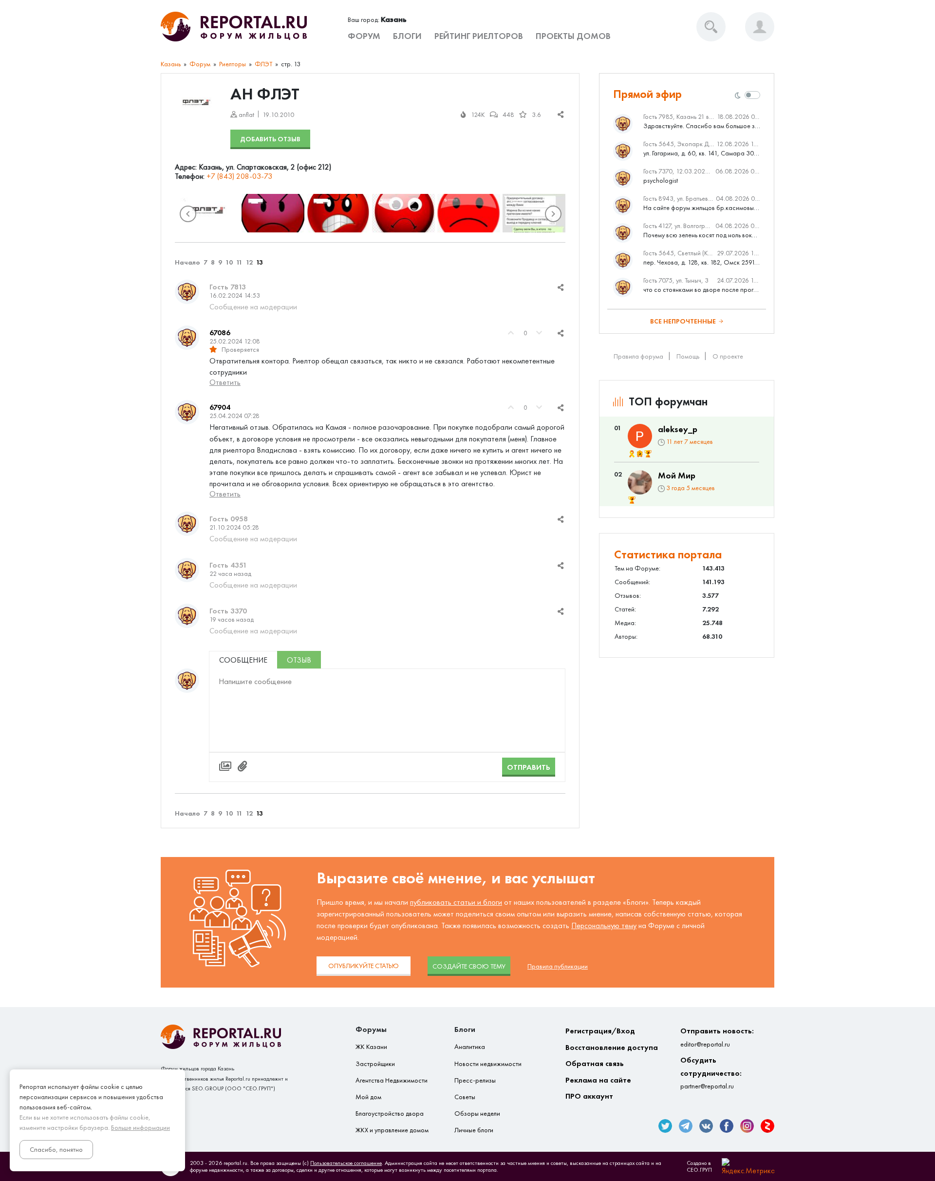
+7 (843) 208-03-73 (239, 176)
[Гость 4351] (187, 570)
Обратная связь (594, 1063)
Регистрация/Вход (600, 1030)
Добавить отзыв (270, 139)
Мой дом (368, 1097)
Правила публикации (557, 966)
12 (249, 262)
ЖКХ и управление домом (392, 1130)
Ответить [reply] (225, 382)
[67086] (187, 337)
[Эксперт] (640, 453)
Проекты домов (573, 36)
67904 (219, 407)
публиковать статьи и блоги (456, 902)
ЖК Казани (371, 1047)
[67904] (187, 412)
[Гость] (187, 680)
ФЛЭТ (263, 64)
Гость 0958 (228, 518)
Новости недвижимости (488, 1064)
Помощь (687, 356)
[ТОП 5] (648, 453)
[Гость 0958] (187, 524)
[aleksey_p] (640, 436)
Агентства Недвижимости (391, 1080)
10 (229, 262)
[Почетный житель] (632, 453)
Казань (171, 64)
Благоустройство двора (389, 1113)
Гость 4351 (228, 565)
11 (239, 262)
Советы (464, 1097)
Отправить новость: (717, 1037)
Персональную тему (603, 925)
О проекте (727, 356)
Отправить (528, 767)
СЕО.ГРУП (699, 1169)
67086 (219, 332)
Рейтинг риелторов (478, 36)
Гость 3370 (228, 610)
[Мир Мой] (640, 482)
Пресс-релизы (475, 1080)
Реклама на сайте (598, 1080)
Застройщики (375, 1064)
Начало (187, 262)
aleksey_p (677, 429)
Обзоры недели (477, 1113)
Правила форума (638, 356)
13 (259, 262)
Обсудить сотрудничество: (711, 1072)
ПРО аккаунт (589, 1096)
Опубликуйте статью (363, 966)
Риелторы (232, 64)
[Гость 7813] (187, 292)
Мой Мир (676, 475)
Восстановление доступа (611, 1047)
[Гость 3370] (187, 616)
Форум (364, 36)
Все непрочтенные (683, 321)
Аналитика (469, 1047)
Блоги (407, 36)
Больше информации (140, 1128)
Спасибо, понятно (56, 1149)
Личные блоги (473, 1130)
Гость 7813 (227, 286)
